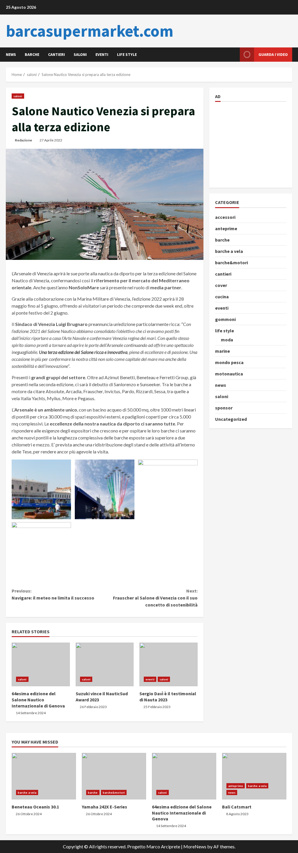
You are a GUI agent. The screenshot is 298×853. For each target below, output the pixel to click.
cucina (222, 296)
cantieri (56, 54)
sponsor (224, 408)
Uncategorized (231, 419)
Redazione (23, 140)
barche (32, 54)
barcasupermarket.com (89, 31)
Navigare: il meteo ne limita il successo (53, 594)
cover (221, 285)
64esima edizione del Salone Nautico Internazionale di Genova (41, 664)
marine (222, 351)
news (11, 54)
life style (127, 54)
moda (227, 340)
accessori (225, 217)
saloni (80, 54)
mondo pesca (229, 362)
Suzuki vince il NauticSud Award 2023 (105, 664)
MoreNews (194, 846)
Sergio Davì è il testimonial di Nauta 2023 (168, 664)
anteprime (226, 228)
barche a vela (229, 251)
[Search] (233, 54)
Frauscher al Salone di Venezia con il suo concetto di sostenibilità (155, 598)
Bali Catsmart (254, 776)
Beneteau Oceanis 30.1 (44, 776)
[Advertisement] (256, 143)
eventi (101, 54)
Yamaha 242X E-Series (114, 776)
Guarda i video (273, 54)
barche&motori (231, 262)
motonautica (229, 374)
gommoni (225, 319)
